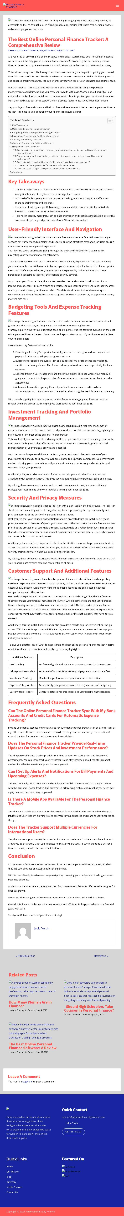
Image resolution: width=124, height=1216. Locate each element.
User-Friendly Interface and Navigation (31, 128)
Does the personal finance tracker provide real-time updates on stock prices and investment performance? (59, 157)
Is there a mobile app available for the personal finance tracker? (46, 165)
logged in (27, 1081)
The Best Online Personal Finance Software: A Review (33, 1045)
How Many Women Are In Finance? (30, 1003)
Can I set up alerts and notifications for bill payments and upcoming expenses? (53, 162)
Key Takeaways (20, 125)
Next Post (101, 956)
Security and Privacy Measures (27, 139)
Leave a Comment (18, 50)
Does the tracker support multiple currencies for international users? (48, 168)
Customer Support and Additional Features (33, 143)
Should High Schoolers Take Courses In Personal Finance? (89, 1008)
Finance (34, 50)
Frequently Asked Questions (26, 146)
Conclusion (17, 172)
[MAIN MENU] (117, 5)
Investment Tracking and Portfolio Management (35, 136)
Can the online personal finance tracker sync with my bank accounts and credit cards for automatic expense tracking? (62, 151)
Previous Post (25, 956)
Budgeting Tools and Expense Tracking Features (36, 132)
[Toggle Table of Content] (108, 120)
